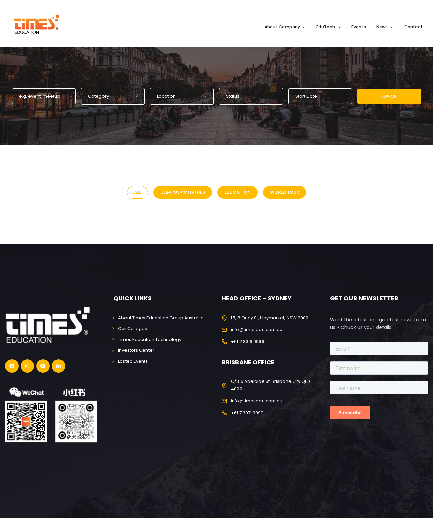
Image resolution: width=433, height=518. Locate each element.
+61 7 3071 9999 (247, 413)
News (382, 27)
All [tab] (137, 192)
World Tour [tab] (284, 192)
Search (389, 96)
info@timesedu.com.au (256, 329)
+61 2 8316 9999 (247, 341)
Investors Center (136, 350)
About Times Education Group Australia (161, 318)
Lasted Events (133, 361)
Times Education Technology (149, 339)
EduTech (325, 27)
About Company (282, 27)
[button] (113, 96)
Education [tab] (237, 192)
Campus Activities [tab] (182, 192)
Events (358, 27)
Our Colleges (132, 328)
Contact (413, 27)
